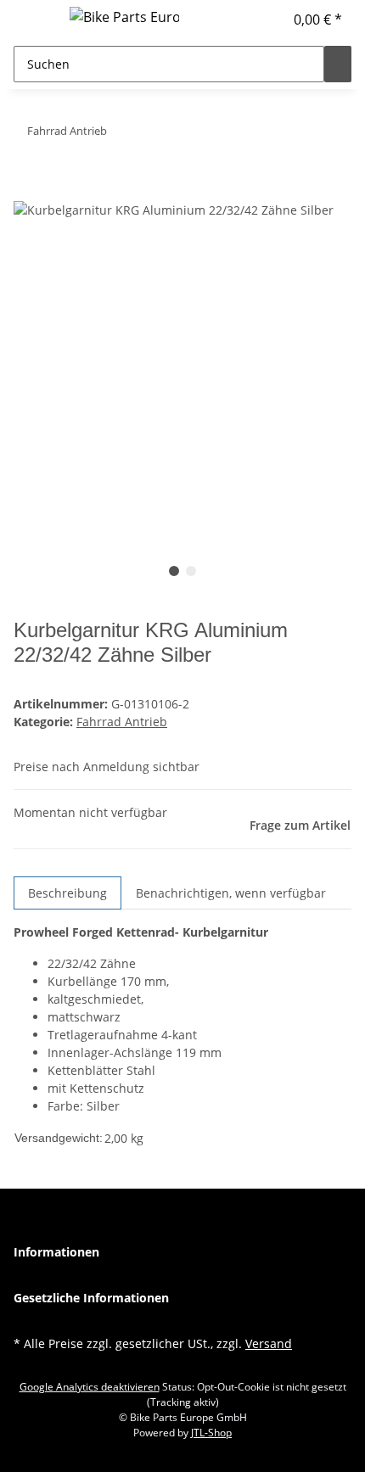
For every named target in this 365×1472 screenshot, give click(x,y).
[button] (270, 19)
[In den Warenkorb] (27, 190)
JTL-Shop (211, 1432)
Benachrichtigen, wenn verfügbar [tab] (231, 893)
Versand (268, 1343)
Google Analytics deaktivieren (90, 1387)
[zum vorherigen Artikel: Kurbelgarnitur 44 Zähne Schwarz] (151, 134)
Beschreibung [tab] (67, 893)
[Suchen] (337, 64)
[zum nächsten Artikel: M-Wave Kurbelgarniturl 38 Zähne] (120, 134)
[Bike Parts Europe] (124, 16)
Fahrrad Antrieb (121, 722)
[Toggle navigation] (35, 19)
